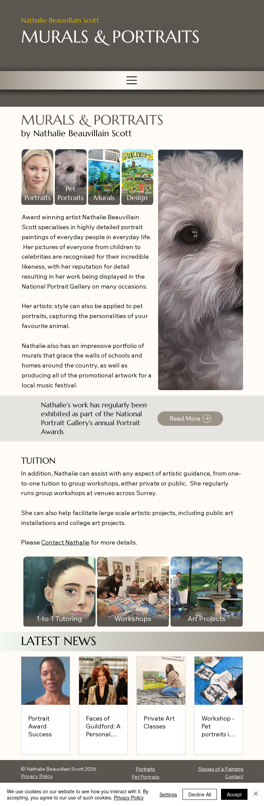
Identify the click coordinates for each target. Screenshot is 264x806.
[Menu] (132, 80)
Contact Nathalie (65, 542)
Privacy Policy (37, 776)
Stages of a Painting (220, 769)
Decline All (199, 794)
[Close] (256, 794)
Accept (234, 794)
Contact (234, 776)
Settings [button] (168, 794)
